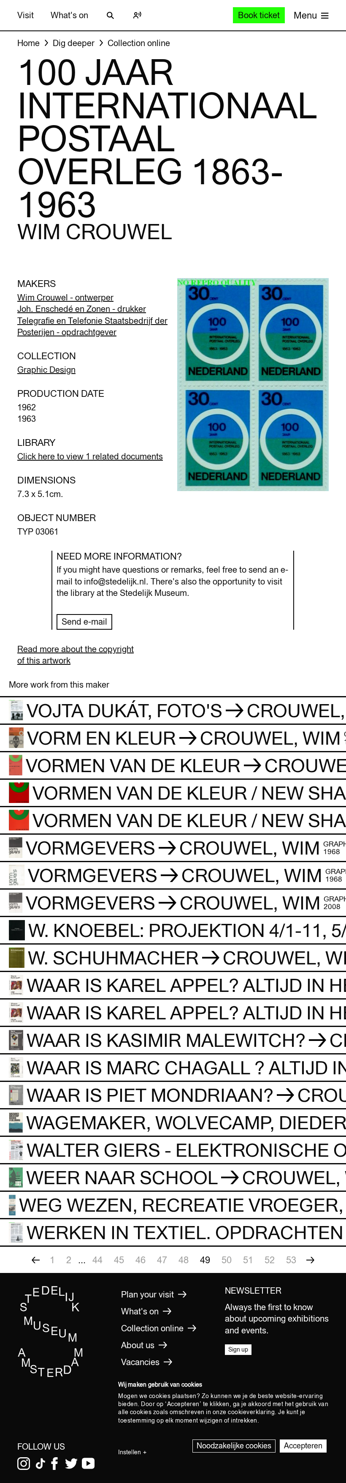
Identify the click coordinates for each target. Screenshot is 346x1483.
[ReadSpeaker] (137, 15)
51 (248, 1259)
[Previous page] (36, 1260)
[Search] (110, 15)
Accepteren (303, 1445)
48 (183, 1259)
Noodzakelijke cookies (234, 1445)
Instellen (129, 1452)
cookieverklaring (251, 1412)
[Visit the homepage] (50, 1375)
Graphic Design (46, 369)
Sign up (238, 1349)
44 (97, 1259)
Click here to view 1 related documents (90, 456)
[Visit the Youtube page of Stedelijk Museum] (88, 1463)
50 (227, 1259)
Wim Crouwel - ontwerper (65, 297)
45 (119, 1259)
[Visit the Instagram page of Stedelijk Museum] (23, 1463)
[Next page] (310, 1260)
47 (162, 1259)
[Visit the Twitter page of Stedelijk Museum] (71, 1463)
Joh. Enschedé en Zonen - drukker (81, 309)
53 (291, 1259)
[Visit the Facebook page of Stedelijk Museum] (54, 1463)
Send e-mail (84, 621)
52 (270, 1259)
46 (140, 1259)
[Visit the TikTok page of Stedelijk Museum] (40, 1463)
